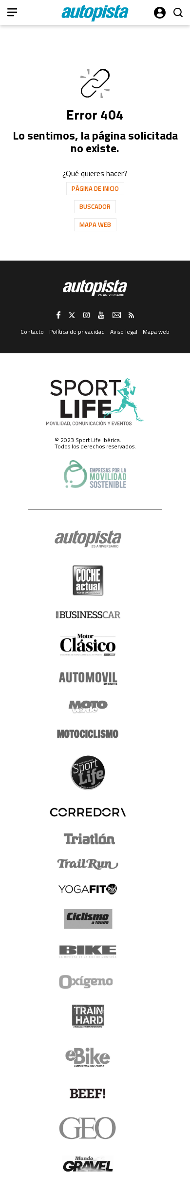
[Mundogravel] (88, 1163)
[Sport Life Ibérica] (95, 402)
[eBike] (88, 1057)
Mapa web (95, 224)
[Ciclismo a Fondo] (88, 919)
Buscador (95, 206)
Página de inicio (95, 188)
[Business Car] (88, 614)
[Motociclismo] (87, 734)
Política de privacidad (77, 331)
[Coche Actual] (88, 580)
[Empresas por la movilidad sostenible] (95, 474)
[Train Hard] (88, 1016)
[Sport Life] (87, 772)
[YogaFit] (87, 889)
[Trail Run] (88, 864)
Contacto (32, 331)
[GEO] (88, 1128)
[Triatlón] (87, 839)
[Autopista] (94, 13)
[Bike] (88, 951)
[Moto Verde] (88, 706)
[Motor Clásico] (88, 644)
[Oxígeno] (88, 982)
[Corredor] (87, 812)
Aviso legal (123, 331)
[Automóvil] (88, 678)
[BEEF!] (88, 1094)
